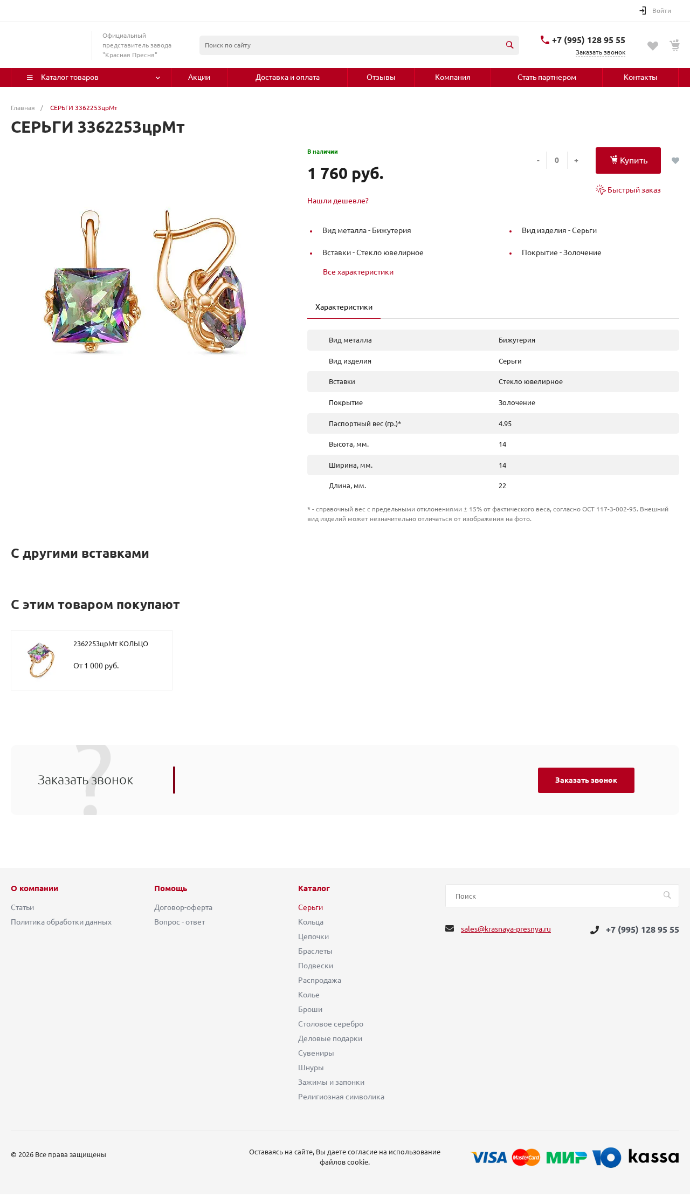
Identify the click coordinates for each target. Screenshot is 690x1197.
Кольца (310, 922)
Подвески (315, 965)
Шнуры (311, 1067)
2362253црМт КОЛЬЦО (110, 643)
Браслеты (315, 951)
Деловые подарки (330, 1038)
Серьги (310, 907)
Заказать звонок (586, 780)
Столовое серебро (330, 1024)
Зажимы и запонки (331, 1082)
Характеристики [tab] (343, 307)
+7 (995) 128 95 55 (588, 40)
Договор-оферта (183, 907)
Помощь (170, 888)
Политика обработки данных (61, 922)
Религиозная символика (341, 1096)
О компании (34, 888)
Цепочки (313, 936)
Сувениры (316, 1053)
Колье (309, 994)
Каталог (314, 888)
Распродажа (319, 980)
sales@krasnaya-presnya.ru (506, 929)
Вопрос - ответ (179, 922)
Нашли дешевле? (338, 200)
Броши (310, 1009)
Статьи (22, 907)
